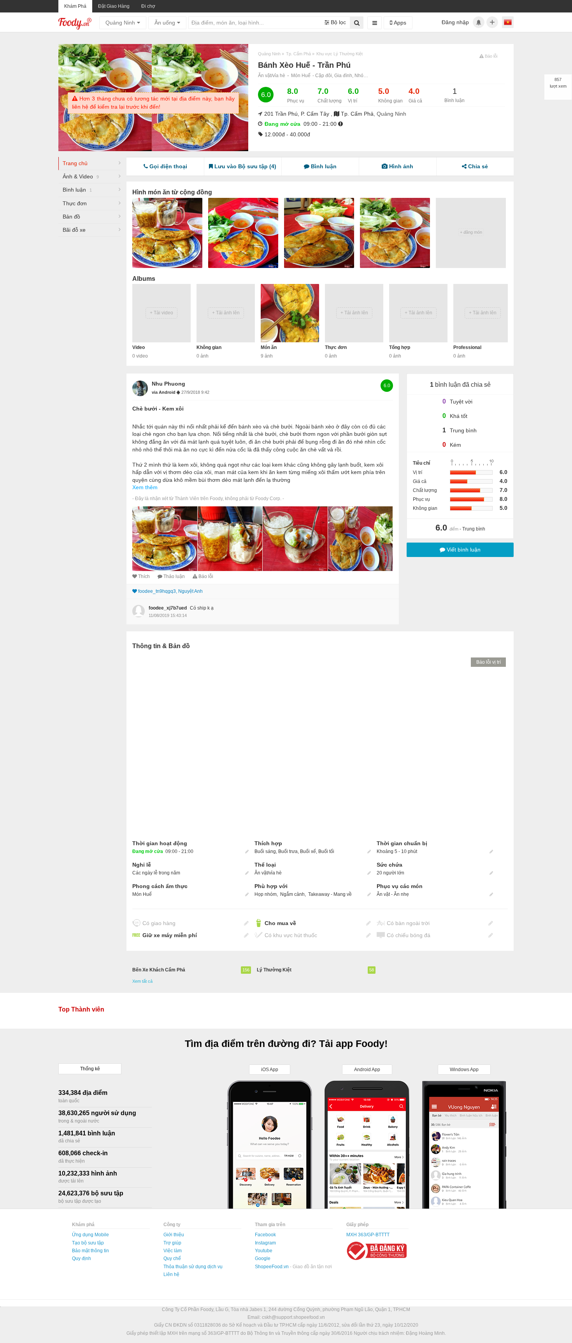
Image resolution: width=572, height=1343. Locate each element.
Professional (467, 347)
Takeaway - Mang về (330, 894)
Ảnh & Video (81, 176)
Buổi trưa (288, 851)
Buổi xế (308, 851)
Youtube (263, 1250)
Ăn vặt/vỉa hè (271, 75)
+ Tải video (161, 312)
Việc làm (172, 1250)
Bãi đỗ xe (74, 230)
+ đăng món (471, 232)
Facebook (265, 1234)
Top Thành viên (81, 1009)
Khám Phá (75, 6)
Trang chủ (75, 163)
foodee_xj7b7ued (168, 608)
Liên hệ (171, 1274)
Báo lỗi (205, 576)
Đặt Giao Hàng (114, 6)
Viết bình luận (463, 549)
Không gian (209, 347)
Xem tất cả (142, 981)
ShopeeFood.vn (272, 1266)
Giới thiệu (173, 1234)
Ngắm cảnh (292, 894)
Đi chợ (148, 6)
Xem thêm (145, 487)
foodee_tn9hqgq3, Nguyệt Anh (170, 591)
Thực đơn (75, 203)
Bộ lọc (337, 22)
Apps (399, 22)
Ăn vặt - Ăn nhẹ (393, 894)
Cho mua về (280, 923)
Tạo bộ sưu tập (88, 1243)
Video (138, 347)
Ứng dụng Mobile (90, 1234)
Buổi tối (326, 851)
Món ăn (269, 347)
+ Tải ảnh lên (226, 312)
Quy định (81, 1258)
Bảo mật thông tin (90, 1250)
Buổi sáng (265, 851)
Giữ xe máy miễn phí (169, 935)
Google (262, 1258)
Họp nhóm (265, 894)
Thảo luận (174, 576)
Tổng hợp (399, 347)
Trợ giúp (172, 1243)
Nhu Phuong (168, 384)
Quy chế (172, 1258)
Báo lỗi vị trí (488, 662)
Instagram (265, 1243)
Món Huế (301, 75)
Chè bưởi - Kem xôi (158, 408)
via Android (164, 392)
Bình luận (77, 190)
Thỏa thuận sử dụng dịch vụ (193, 1266)
